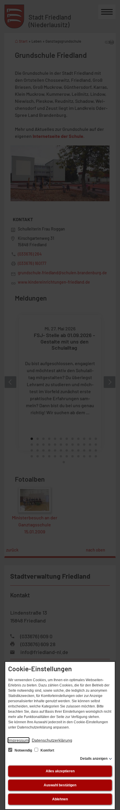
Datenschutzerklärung (52, 740)
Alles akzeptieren (60, 771)
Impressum (18, 740)
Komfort (47, 750)
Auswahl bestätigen (60, 785)
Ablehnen (60, 799)
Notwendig (23, 750)
